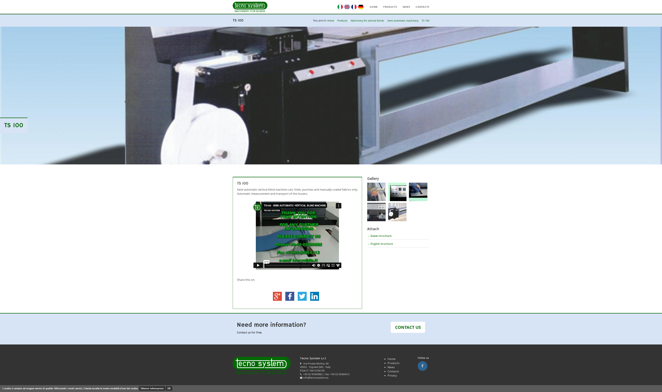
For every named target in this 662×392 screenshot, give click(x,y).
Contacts (422, 6)
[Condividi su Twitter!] (302, 296)
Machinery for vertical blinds (367, 20)
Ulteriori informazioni (152, 388)
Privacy (392, 375)
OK (169, 388)
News (406, 6)
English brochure (381, 244)
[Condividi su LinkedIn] (314, 296)
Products (390, 6)
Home (374, 6)
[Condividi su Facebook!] (290, 296)
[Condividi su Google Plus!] (278, 296)
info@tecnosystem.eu (315, 377)
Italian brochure (381, 236)
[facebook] (422, 366)
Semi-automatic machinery (402, 20)
